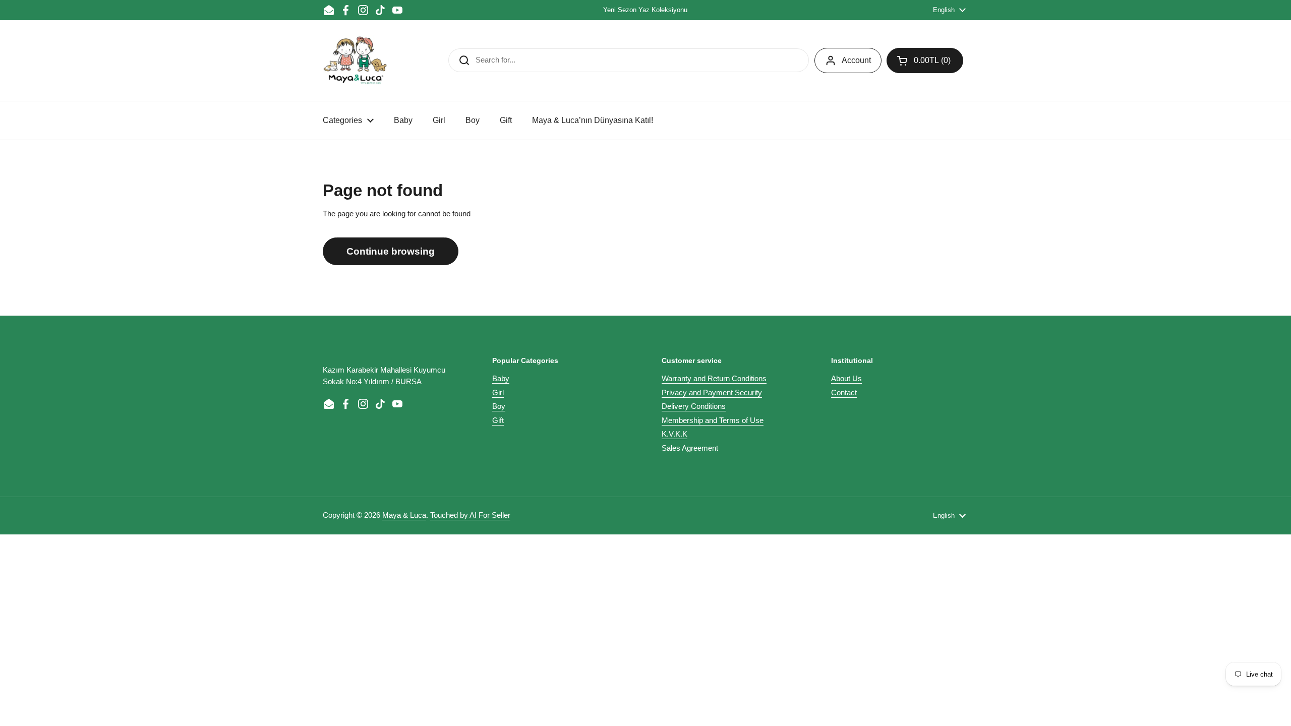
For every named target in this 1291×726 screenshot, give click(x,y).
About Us (846, 378)
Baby (500, 378)
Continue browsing (390, 251)
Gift (498, 420)
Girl (498, 392)
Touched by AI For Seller (470, 515)
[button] (925, 60)
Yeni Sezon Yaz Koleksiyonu (645, 10)
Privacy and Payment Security (712, 392)
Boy (498, 406)
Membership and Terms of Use (713, 420)
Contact (844, 392)
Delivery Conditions (694, 406)
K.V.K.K (674, 434)
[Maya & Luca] (355, 60)
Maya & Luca (404, 515)
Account (856, 60)
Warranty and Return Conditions (714, 378)
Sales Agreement (690, 448)
